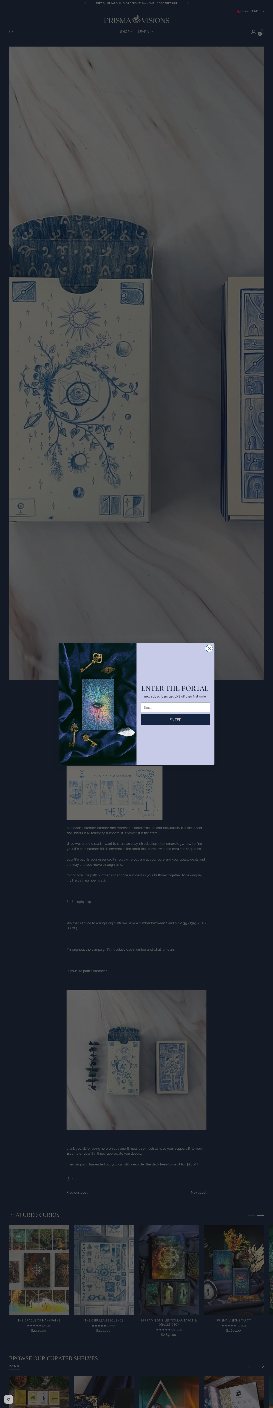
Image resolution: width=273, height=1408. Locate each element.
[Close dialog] (209, 648)
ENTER (175, 719)
